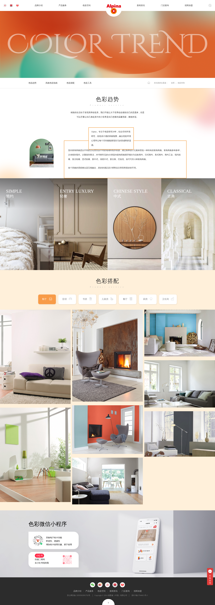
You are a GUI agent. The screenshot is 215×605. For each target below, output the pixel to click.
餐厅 (125, 299)
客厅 (44, 299)
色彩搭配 (71, 83)
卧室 (64, 299)
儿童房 (105, 299)
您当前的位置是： (161, 83)
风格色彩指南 (51, 83)
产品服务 (63, 5)
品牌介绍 (39, 5)
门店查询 (165, 5)
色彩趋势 (32, 83)
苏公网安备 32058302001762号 (78, 595)
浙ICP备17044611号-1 (140, 595)
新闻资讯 (141, 5)
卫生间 (165, 299)
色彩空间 (87, 5)
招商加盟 (189, 5)
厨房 (145, 299)
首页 (173, 83)
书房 (85, 299)
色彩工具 (88, 83)
